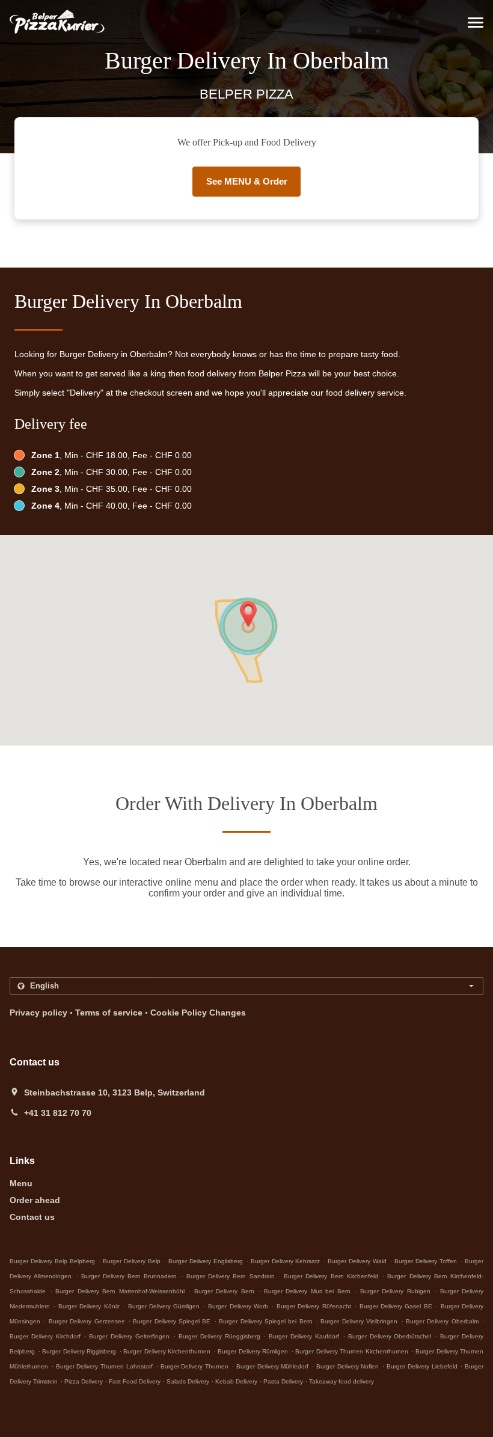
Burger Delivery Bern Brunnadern (129, 1276)
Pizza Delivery (84, 1381)
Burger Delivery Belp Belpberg (52, 1261)
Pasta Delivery (284, 1381)
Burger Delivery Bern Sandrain (230, 1276)
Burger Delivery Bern (224, 1291)
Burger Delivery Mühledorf (272, 1366)
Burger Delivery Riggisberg (79, 1351)
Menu (21, 1183)
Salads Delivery (189, 1381)
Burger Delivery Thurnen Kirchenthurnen (351, 1351)
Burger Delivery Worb (238, 1306)
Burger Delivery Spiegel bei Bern (266, 1321)
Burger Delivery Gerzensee (87, 1321)
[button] (475, 22)
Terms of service (108, 1012)
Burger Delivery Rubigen (395, 1291)
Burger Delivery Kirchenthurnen (166, 1351)
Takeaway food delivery (341, 1381)
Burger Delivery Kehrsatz (285, 1261)
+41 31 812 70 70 (57, 1113)
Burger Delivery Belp (132, 1261)
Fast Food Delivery (135, 1381)
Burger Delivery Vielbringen (358, 1321)
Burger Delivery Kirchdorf (45, 1336)
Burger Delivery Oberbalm (442, 1321)
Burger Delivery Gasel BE (396, 1306)
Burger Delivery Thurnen (195, 1366)
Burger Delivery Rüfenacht (314, 1306)
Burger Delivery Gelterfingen (129, 1336)
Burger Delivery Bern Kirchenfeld (331, 1276)
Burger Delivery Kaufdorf (304, 1336)
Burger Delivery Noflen (347, 1366)
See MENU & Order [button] (246, 181)
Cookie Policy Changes (198, 1012)
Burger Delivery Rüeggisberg (219, 1336)
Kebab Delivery (237, 1381)
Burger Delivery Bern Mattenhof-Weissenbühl (120, 1291)
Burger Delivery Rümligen (253, 1351)
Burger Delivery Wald (357, 1261)
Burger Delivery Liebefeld (422, 1366)
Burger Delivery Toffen (425, 1261)
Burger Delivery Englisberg (205, 1261)
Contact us (32, 1217)
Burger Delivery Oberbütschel (390, 1336)
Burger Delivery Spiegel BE (171, 1321)
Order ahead (35, 1200)
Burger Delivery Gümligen (164, 1306)
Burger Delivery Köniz (89, 1306)
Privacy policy (38, 1012)
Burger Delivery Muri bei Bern (307, 1291)
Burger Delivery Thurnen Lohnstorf (104, 1366)
